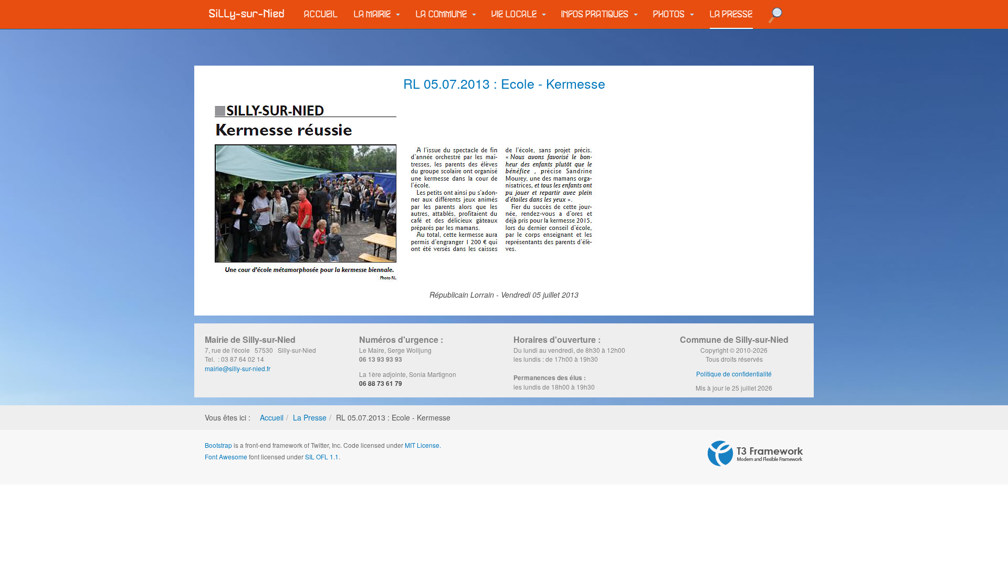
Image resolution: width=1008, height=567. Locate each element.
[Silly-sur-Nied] (247, 14)
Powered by (755, 453)
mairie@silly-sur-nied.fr (237, 368)
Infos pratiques (596, 14)
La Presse (731, 14)
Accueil (321, 14)
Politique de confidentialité (734, 373)
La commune (442, 14)
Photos (670, 14)
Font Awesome (226, 456)
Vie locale (515, 14)
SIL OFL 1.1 (322, 456)
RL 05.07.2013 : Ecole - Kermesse (504, 83)
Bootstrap (218, 444)
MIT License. (423, 444)
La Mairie (373, 14)
